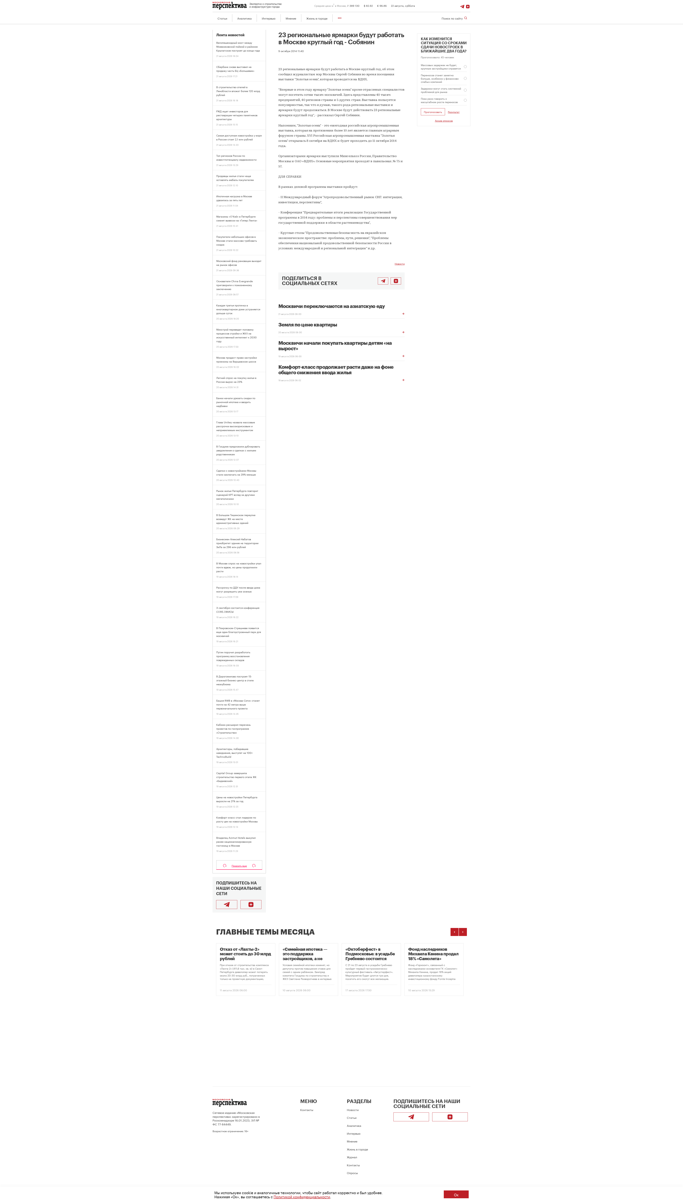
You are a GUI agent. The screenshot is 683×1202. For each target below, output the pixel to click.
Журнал (352, 1157)
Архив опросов (444, 120)
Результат (454, 111)
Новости (400, 263)
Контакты (306, 1109)
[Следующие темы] (463, 932)
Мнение (291, 18)
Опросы (352, 1172)
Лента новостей (230, 35)
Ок (456, 1194)
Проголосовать (433, 112)
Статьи (222, 18)
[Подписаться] (468, 5)
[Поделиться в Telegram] (383, 281)
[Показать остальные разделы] (340, 18)
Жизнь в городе (316, 18)
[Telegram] (462, 5)
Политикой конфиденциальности (302, 1196)
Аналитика (244, 18)
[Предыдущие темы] (455, 932)
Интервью (269, 18)
